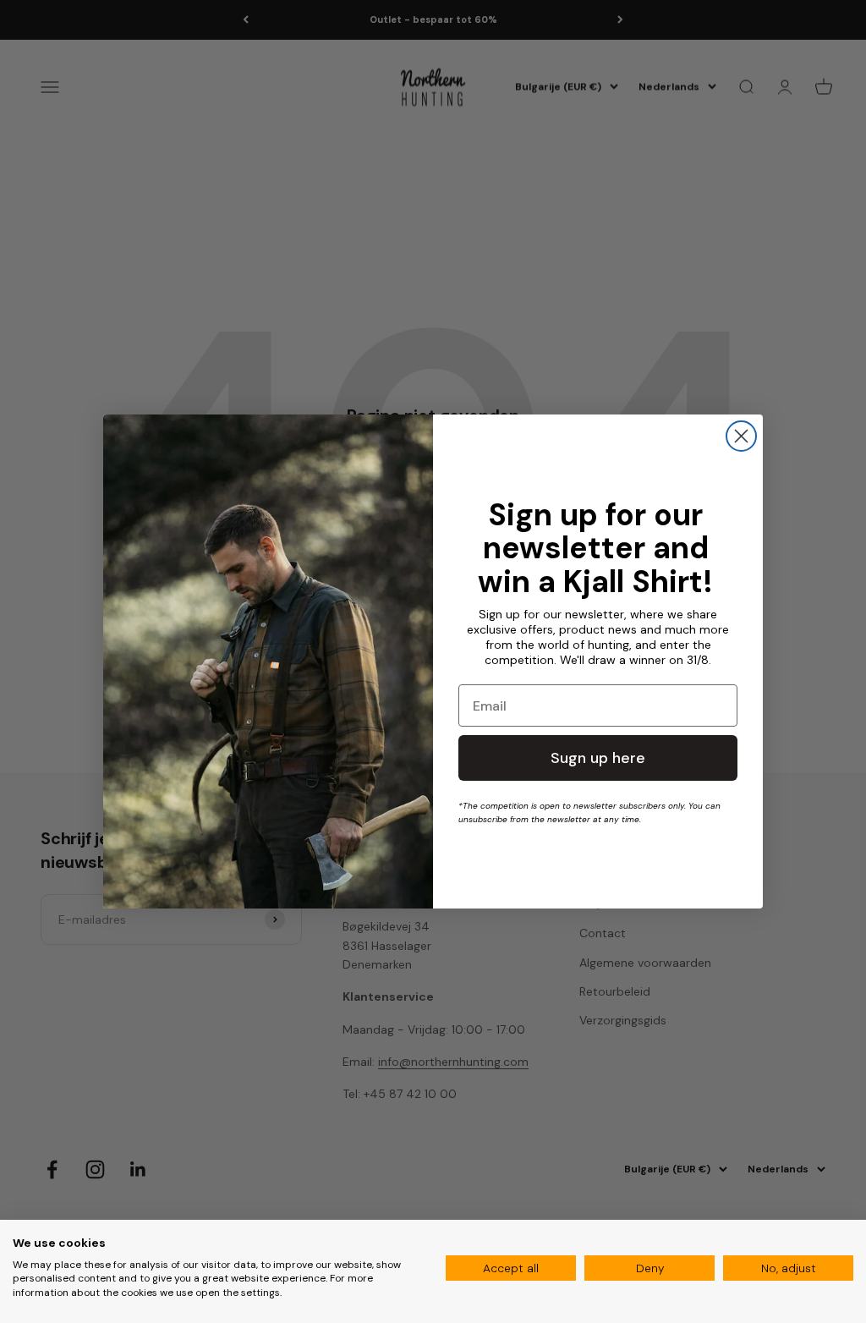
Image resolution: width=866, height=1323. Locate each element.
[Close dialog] (741, 436)
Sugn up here (598, 758)
